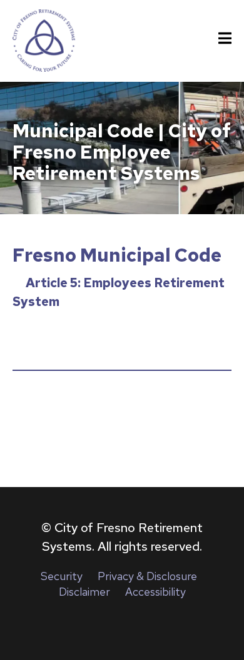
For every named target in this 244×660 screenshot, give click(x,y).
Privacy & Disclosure (147, 576)
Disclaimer (84, 591)
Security (62, 576)
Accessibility (155, 591)
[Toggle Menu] (224, 38)
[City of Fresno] (44, 40)
